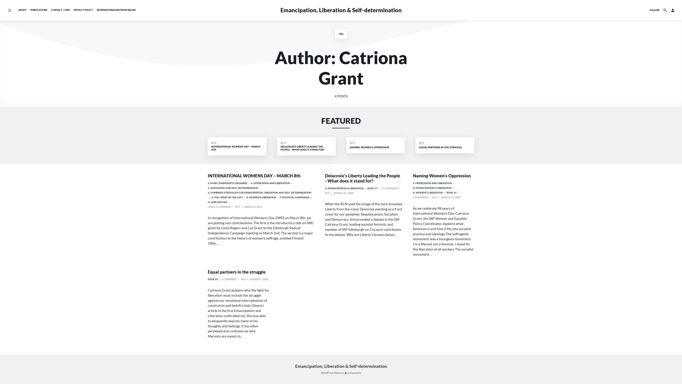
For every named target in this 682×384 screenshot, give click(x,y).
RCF (214, 143)
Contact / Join (60, 10)
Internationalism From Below (116, 10)
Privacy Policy (83, 10)
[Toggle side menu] (9, 10)
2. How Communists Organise (227, 183)
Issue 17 (372, 188)
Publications (39, 10)
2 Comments (389, 189)
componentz (354, 372)
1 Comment (420, 198)
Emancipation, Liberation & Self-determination (341, 10)
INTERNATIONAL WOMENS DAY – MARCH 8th (254, 175)
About (22, 10)
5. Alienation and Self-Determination (233, 187)
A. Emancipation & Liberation (344, 188)
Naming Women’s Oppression (442, 175)
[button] (672, 10)
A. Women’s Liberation (261, 197)
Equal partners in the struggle (237, 271)
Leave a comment (219, 207)
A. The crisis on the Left (227, 197)
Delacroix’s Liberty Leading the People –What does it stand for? (362, 178)
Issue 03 (213, 279)
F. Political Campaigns (295, 197)
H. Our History (217, 202)
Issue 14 (451, 192)
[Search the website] (665, 10)
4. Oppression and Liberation (270, 183)
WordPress (327, 372)
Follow (654, 10)
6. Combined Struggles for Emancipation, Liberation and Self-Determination (259, 192)
